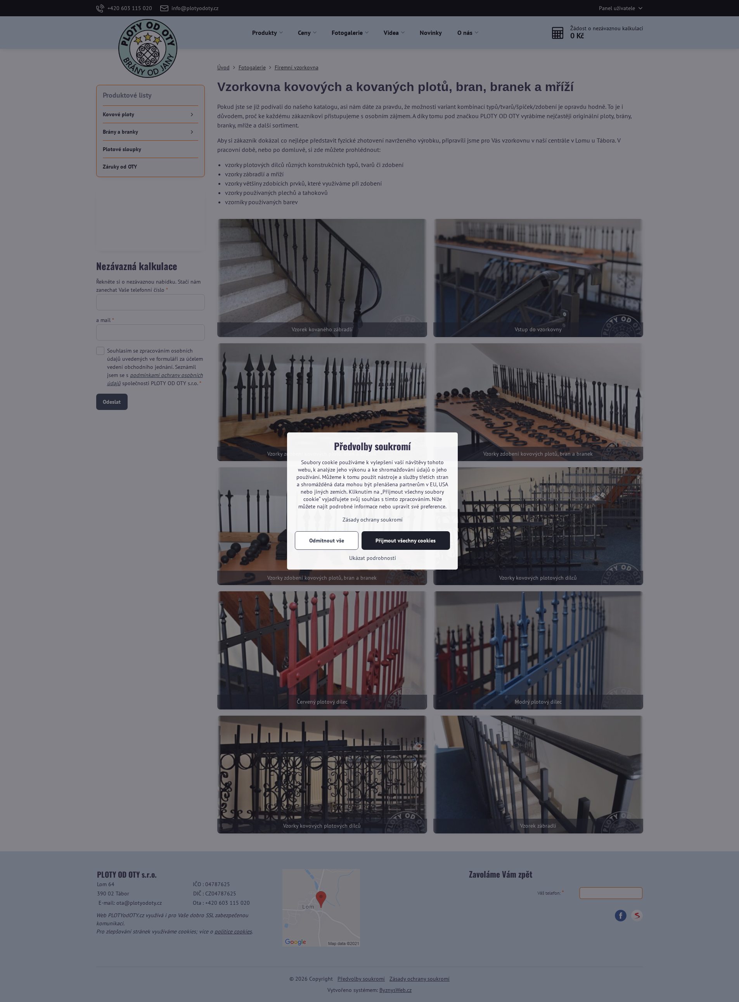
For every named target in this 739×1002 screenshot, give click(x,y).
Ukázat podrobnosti (372, 557)
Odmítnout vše (326, 540)
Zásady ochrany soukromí (373, 519)
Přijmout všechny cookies (406, 540)
